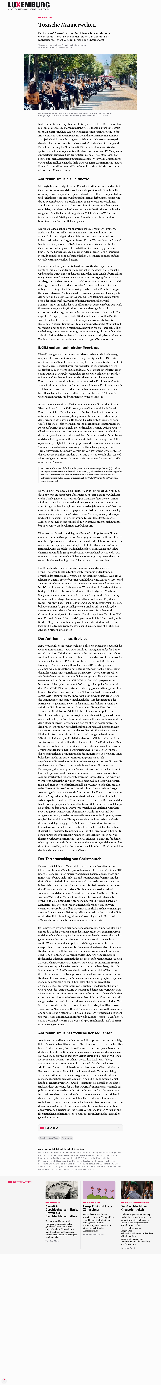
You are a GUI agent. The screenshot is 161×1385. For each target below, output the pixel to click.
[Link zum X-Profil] (135, 6)
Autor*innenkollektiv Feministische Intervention (64, 45)
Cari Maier (54, 1241)
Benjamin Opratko (95, 1235)
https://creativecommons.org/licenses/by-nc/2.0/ (76, 116)
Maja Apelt (130, 1248)
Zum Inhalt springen (153, 2)
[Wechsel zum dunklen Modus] (145, 6)
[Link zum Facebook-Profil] (140, 6)
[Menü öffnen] (150, 6)
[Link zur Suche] (130, 6)
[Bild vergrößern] (80, 82)
